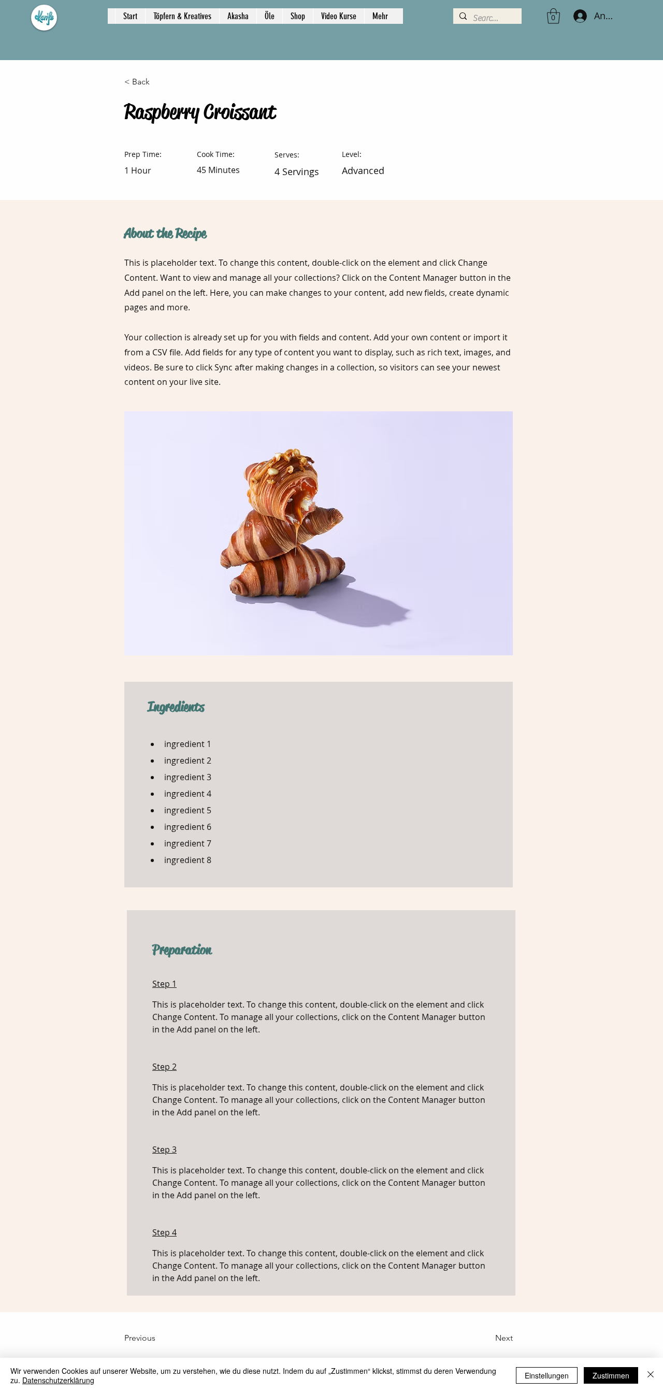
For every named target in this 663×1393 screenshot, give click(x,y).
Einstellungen (547, 1375)
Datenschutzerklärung (58, 1380)
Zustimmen (611, 1375)
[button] (553, 16)
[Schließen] (650, 1375)
